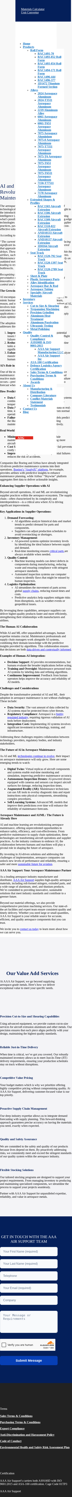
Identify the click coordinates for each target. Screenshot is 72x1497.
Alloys (34, 90)
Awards (35, 382)
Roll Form (36, 50)
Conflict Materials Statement (41, 400)
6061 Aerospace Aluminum (47, 118)
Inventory (29, 299)
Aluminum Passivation (44, 322)
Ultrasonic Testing (41, 325)
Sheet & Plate (38, 275)
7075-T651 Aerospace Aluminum (44, 166)
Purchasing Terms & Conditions (43, 377)
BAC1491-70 (46, 53)
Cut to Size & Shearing (44, 305)
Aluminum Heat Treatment (40, 317)
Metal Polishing (40, 329)
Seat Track (37, 252)
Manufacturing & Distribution (41, 390)
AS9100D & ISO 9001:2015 (40, 344)
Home (26, 43)
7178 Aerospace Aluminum (47, 194)
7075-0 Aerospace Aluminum (49, 141)
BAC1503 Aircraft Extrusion (49, 208)
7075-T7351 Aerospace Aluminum (45, 150)
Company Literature (43, 395)
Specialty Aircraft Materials (41, 294)
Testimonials (38, 405)
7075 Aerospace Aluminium (47, 135)
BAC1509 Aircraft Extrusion (49, 221)
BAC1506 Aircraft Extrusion (49, 214)
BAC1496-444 (46, 76)
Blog (26, 412)
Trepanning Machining (44, 309)
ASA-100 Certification (44, 362)
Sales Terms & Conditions (46, 372)
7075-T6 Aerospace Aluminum (50, 158)
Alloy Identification (42, 282)
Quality (27, 332)
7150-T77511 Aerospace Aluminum (46, 186)
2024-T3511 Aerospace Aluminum (45, 103)
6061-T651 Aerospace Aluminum (44, 126)
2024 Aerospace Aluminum (47, 95)
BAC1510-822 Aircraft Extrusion (49, 228)
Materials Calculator (33, 9)
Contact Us (30, 408)
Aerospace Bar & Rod (44, 285)
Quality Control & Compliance (41, 337)
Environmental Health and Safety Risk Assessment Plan (35, 1447)
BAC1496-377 (46, 80)
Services (28, 302)
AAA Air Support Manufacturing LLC (51, 350)
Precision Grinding (42, 312)
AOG (21, 437)
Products (28, 46)
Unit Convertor (31, 12)
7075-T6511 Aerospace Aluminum (45, 176)
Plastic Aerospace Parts (44, 279)
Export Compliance (12, 1428)
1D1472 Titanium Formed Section (49, 85)
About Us (29, 385)
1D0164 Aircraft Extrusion (48, 247)
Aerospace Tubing (41, 289)
